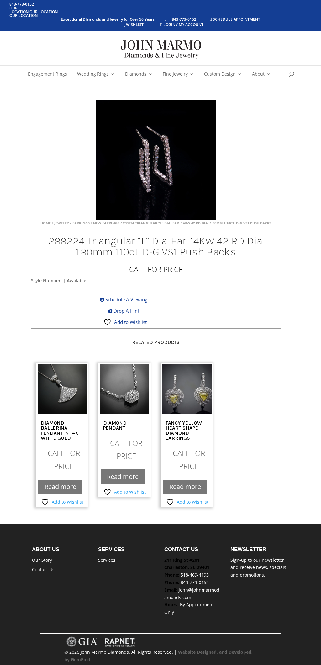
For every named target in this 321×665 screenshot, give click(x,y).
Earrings (81, 223)
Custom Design (220, 74)
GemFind (80, 659)
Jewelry (61, 223)
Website (187, 652)
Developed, (241, 652)
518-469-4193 (195, 575)
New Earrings (106, 223)
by (67, 659)
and (224, 652)
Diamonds (135, 74)
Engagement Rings (47, 74)
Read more (60, 486)
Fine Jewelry (175, 74)
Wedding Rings (93, 74)
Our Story (42, 560)
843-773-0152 (195, 582)
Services (106, 560)
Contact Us (43, 569)
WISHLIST (135, 24)
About (258, 74)
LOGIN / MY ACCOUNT (182, 24)
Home (45, 223)
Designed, (208, 652)
